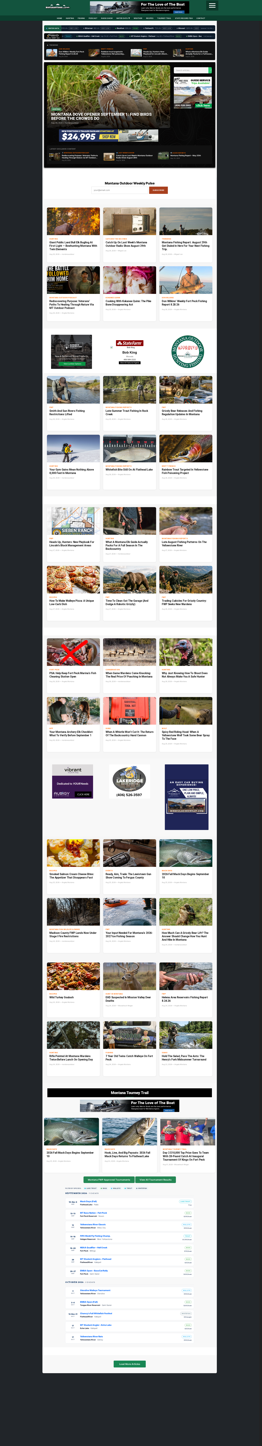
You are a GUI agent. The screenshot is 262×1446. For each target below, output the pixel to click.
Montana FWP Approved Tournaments (109, 1179)
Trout (129, 1188)
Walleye (116, 1188)
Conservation (113, 670)
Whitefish (142, 1188)
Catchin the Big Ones (116, 239)
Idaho (164, 1052)
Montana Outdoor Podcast (63, 298)
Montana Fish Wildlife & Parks (64, 929)
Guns (108, 728)
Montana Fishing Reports (118, 407)
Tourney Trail (164, 18)
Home (59, 18)
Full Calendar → (209, 36)
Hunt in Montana (114, 994)
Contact (200, 18)
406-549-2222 (130, 359)
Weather (138, 18)
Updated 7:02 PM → (207, 28)
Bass (105, 1188)
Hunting (70, 18)
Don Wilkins (168, 298)
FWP (51, 407)
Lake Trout (92, 1188)
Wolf (164, 728)
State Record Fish (184, 18)
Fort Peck (54, 670)
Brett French (168, 466)
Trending (166, 239)
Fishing (81, 18)
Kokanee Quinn (113, 298)
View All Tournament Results (156, 1179)
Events (109, 871)
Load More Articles (129, 1364)
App (51, 728)
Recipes (150, 18)
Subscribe (158, 190)
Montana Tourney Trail (175, 1149)
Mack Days (167, 871)
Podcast (93, 18)
